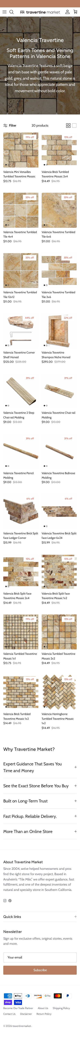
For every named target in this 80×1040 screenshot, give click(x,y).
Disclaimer (26, 1013)
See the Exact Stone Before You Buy (36, 785)
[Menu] (4, 11)
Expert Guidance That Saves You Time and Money (32, 767)
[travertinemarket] (40, 12)
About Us (43, 1008)
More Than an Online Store (28, 831)
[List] (74, 125)
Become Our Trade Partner (18, 1008)
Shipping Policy (61, 1008)
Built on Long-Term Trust (25, 800)
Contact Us (9, 1013)
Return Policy (44, 1013)
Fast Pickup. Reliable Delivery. (30, 816)
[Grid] (68, 125)
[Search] (13, 11)
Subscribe (40, 970)
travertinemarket (22, 1026)
